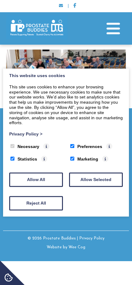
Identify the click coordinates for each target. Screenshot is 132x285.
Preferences (89, 146)
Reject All (36, 203)
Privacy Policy (25, 133)
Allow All (36, 179)
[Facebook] (75, 6)
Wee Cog (76, 247)
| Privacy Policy (90, 238)
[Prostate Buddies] (37, 37)
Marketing (87, 159)
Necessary (28, 146)
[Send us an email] (61, 6)
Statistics (27, 159)
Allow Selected (95, 179)
